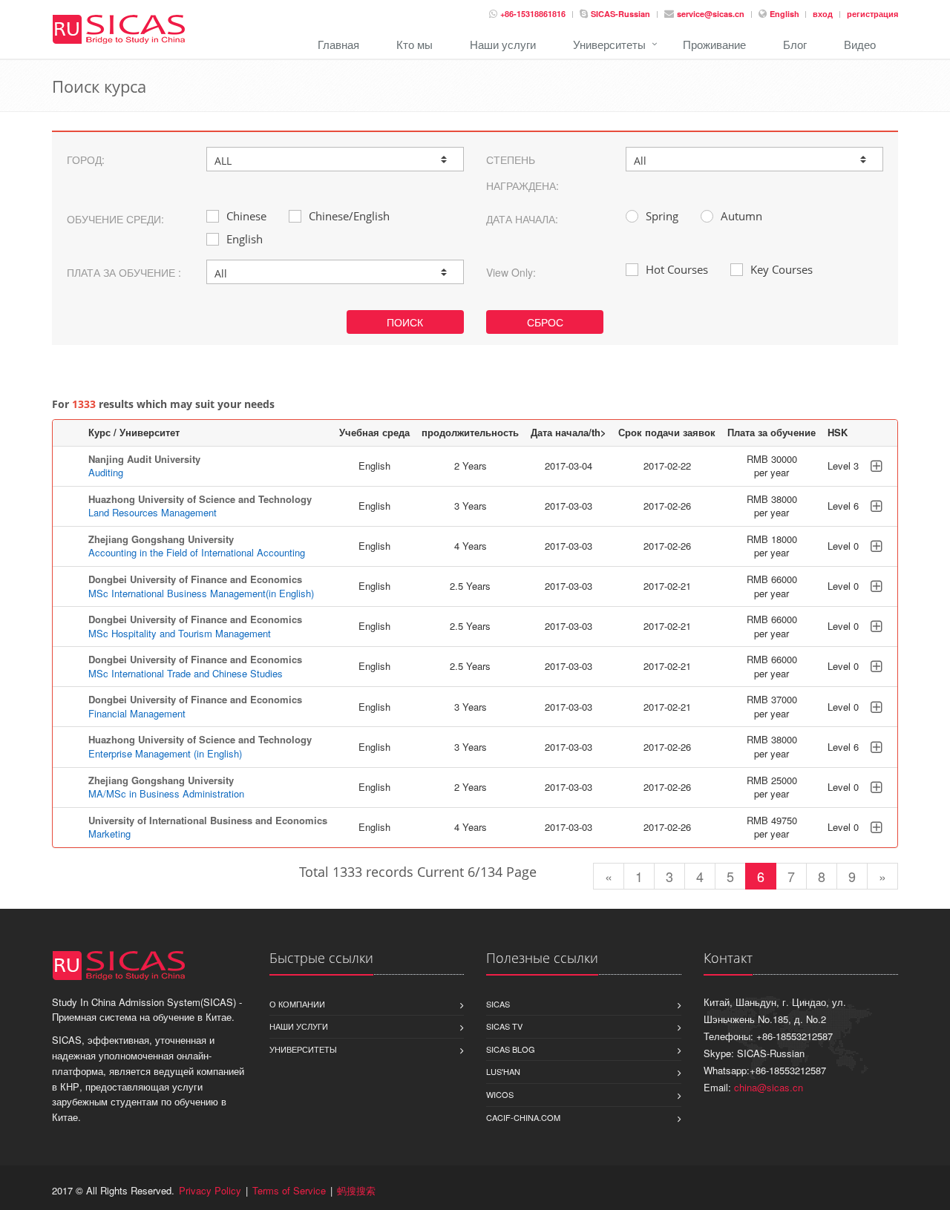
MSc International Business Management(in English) (201, 593)
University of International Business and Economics (207, 820)
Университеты (609, 44)
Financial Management (137, 713)
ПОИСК (405, 322)
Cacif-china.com (523, 1117)
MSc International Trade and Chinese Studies (185, 673)
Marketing (109, 833)
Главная (338, 44)
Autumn (741, 215)
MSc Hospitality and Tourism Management (179, 633)
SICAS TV (504, 1026)
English (786, 13)
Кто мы (414, 44)
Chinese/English (349, 215)
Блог (795, 44)
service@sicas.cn (710, 13)
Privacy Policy (210, 1190)
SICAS (498, 1004)
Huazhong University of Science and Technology (200, 499)
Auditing (105, 472)
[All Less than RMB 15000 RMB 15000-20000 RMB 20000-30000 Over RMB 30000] (335, 272)
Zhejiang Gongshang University (161, 539)
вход (823, 13)
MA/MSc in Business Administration (166, 793)
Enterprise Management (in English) (165, 753)
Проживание (714, 44)
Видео (860, 44)
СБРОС (545, 322)
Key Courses (781, 269)
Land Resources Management (152, 512)
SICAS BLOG (510, 1049)
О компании (297, 1004)
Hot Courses (677, 269)
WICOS (500, 1094)
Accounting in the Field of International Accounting (196, 552)
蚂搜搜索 (356, 1190)
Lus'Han (503, 1071)
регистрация (872, 13)
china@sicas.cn (768, 1087)
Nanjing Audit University (144, 459)
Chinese (246, 215)
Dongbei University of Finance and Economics (195, 579)
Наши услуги (503, 44)
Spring (662, 215)
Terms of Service (289, 1190)
